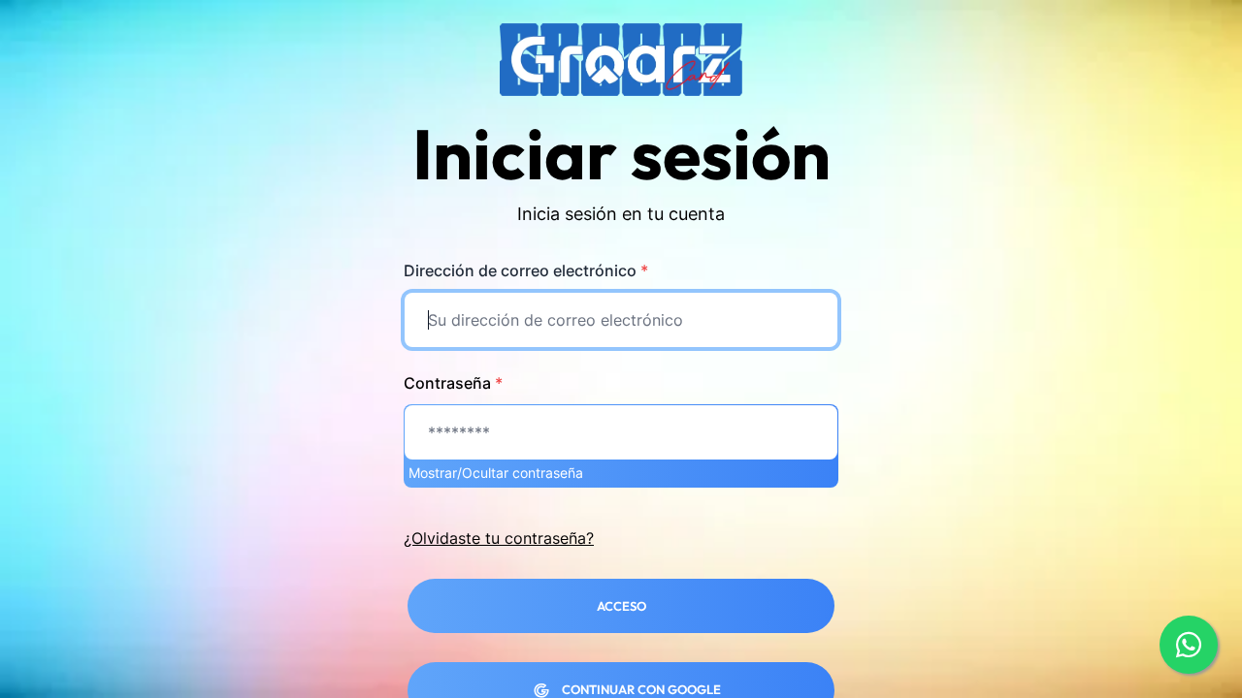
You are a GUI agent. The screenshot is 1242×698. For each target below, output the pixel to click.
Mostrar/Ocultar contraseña (496, 472)
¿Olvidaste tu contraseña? (499, 538)
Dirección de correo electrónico (526, 270)
